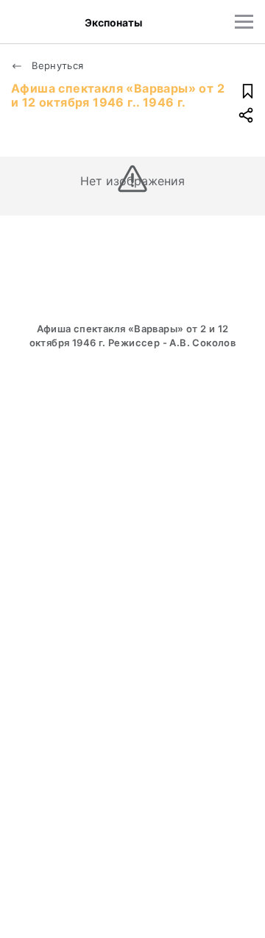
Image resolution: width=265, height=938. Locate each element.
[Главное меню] (244, 21)
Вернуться (56, 65)
